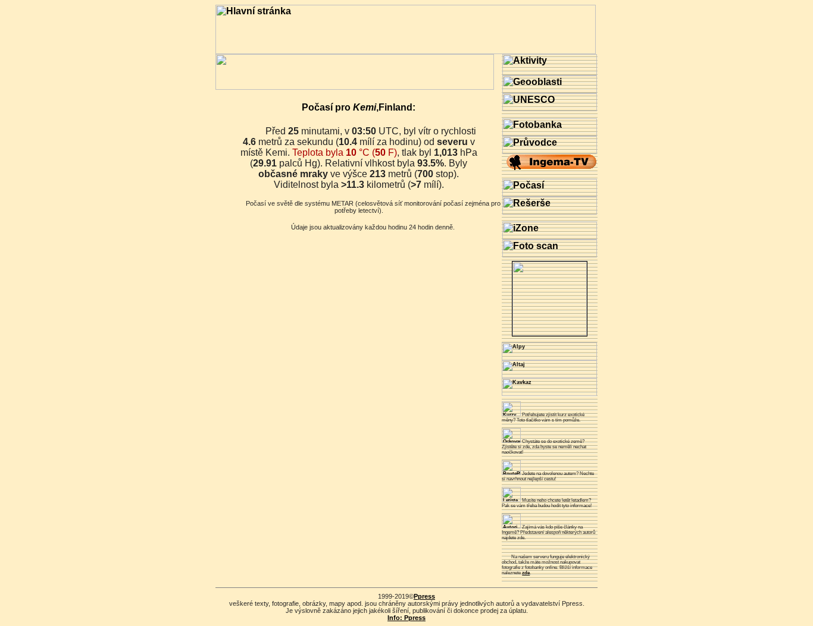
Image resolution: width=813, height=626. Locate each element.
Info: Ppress (406, 617)
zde (526, 572)
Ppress (424, 596)
